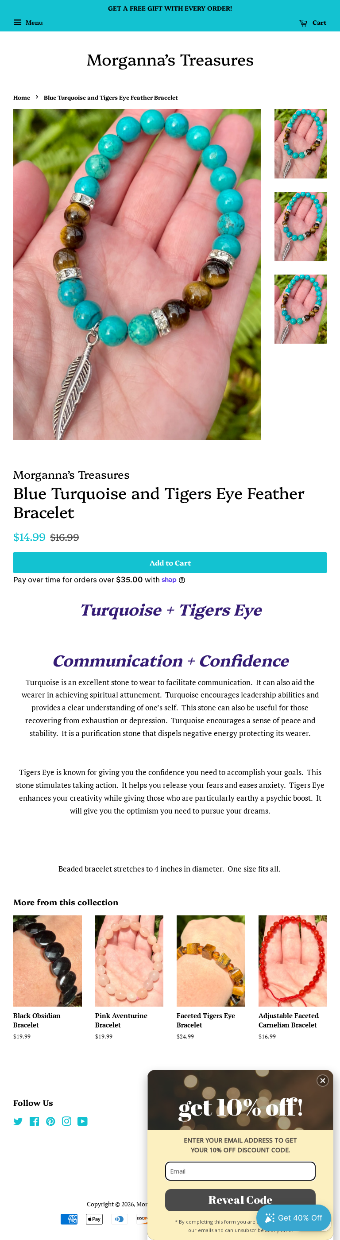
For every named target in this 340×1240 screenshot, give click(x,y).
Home (21, 97)
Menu (33, 22)
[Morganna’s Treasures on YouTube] (82, 1123)
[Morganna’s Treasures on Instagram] (66, 1123)
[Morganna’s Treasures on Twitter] (18, 1123)
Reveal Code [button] (241, 1199)
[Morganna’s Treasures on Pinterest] (50, 1123)
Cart (319, 22)
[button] (322, 1080)
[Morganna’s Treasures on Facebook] (34, 1123)
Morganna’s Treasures (170, 58)
